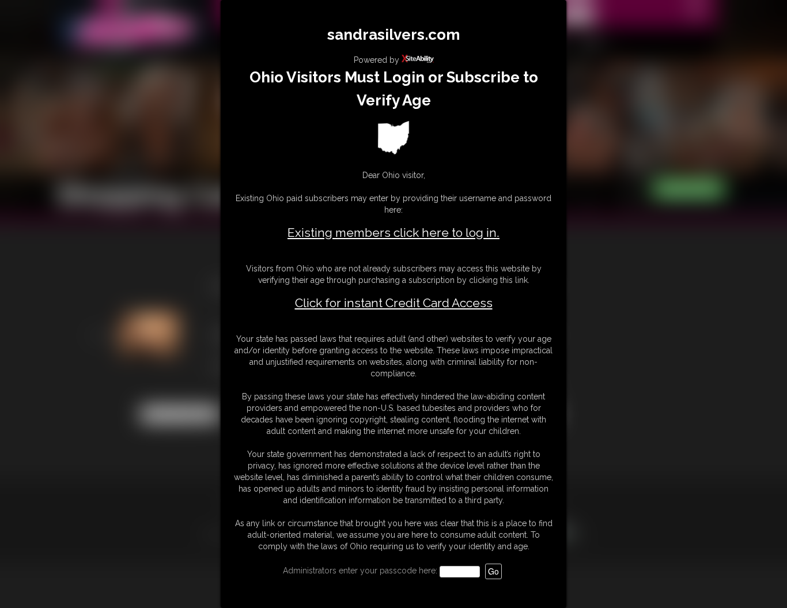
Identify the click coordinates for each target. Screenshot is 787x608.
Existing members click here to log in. (393, 232)
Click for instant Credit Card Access (394, 303)
